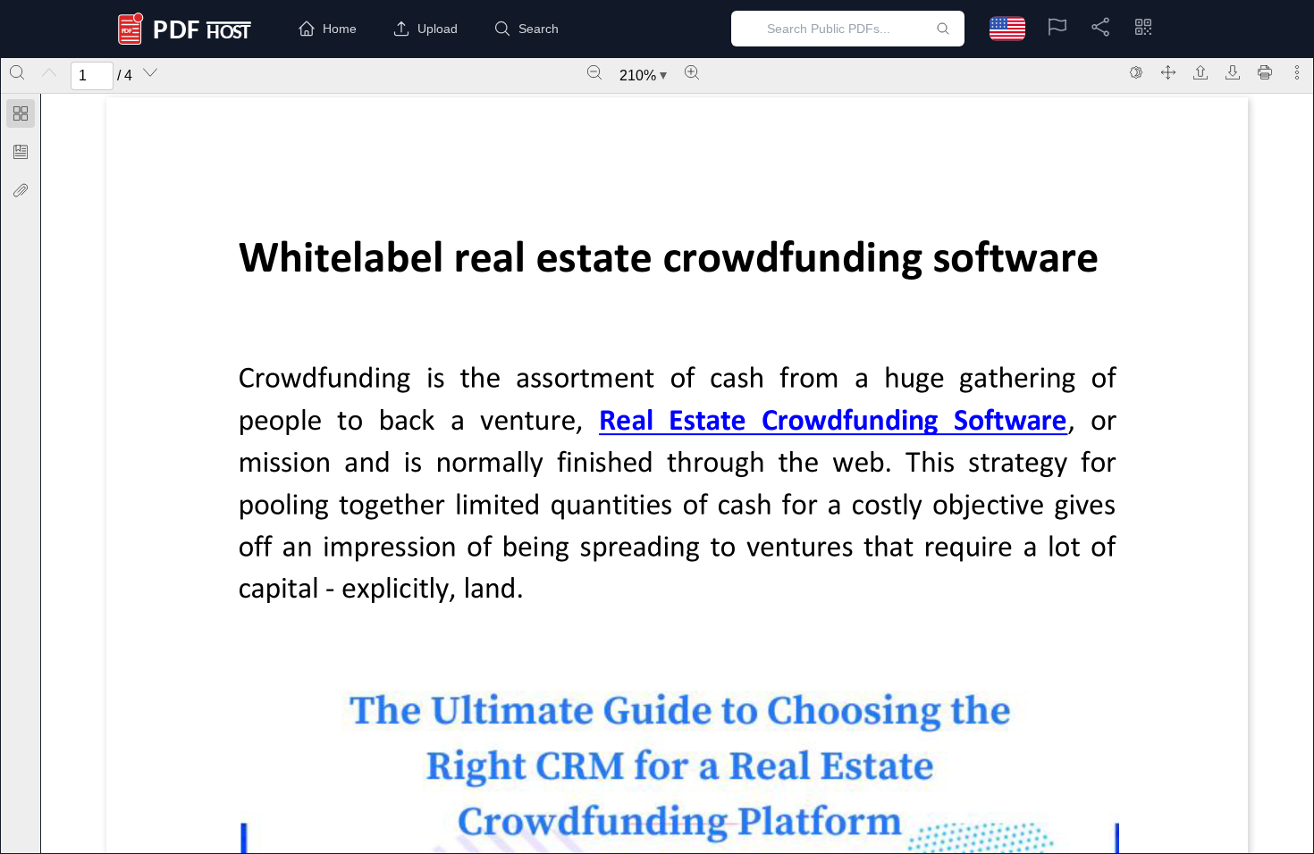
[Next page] (150, 72)
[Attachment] (20, 190)
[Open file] (1200, 72)
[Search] (17, 72)
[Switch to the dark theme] (1136, 72)
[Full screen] (1168, 72)
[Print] (1265, 72)
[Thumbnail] (20, 113)
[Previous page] (49, 72)
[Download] (1232, 72)
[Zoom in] (692, 72)
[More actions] (1297, 72)
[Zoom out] (594, 72)
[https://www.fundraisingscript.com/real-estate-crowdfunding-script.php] (833, 422)
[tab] (20, 116)
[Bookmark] (20, 152)
